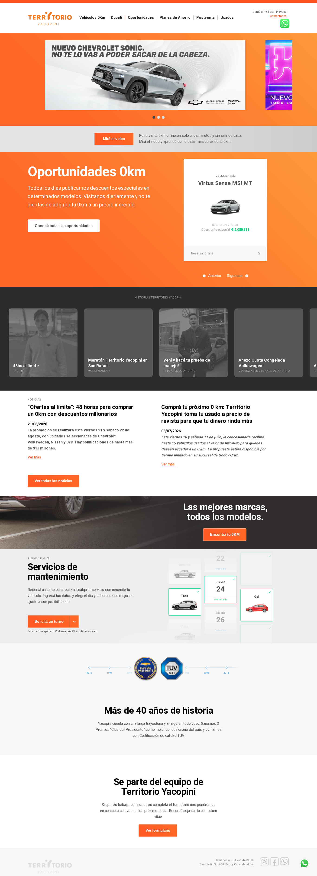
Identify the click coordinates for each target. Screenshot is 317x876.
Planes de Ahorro (175, 17)
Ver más (34, 457)
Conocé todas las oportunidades (64, 226)
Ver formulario (158, 830)
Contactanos (278, 16)
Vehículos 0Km (92, 17)
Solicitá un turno (49, 621)
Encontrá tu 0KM (224, 534)
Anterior (214, 276)
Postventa (205, 17)
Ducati (116, 17)
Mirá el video (114, 139)
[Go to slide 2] (158, 117)
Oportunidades (141, 17)
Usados (227, 17)
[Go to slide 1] (153, 117)
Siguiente (235, 276)
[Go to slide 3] (163, 117)
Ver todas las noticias (53, 481)
